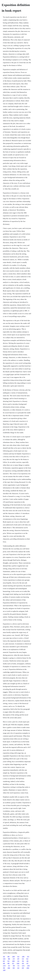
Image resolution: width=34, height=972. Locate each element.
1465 (4, 970)
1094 (27, 968)
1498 (13, 956)
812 (27, 958)
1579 (4, 965)
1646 (18, 963)
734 (23, 958)
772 (18, 965)
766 (23, 961)
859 (14, 968)
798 (14, 965)
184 (4, 956)
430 (23, 963)
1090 (13, 961)
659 (23, 968)
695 (4, 961)
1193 (4, 958)
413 (13, 963)
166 (27, 961)
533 (18, 961)
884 (9, 958)
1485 (23, 956)
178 (14, 958)
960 (8, 956)
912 (8, 961)
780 (4, 968)
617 (9, 965)
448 (4, 963)
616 (18, 968)
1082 (9, 968)
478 (18, 958)
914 (18, 956)
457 (27, 963)
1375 (23, 965)
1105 (28, 965)
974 (28, 956)
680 (8, 963)
